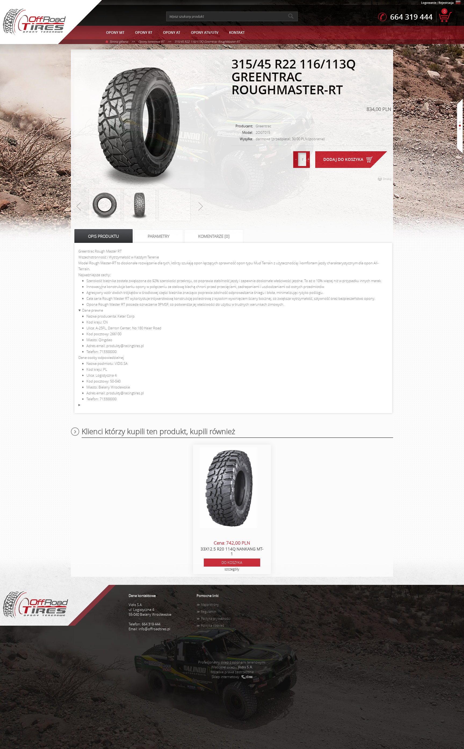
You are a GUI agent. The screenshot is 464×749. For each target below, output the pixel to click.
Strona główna (119, 41)
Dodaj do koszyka (343, 159)
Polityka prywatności (216, 619)
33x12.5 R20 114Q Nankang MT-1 (232, 551)
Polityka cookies (212, 626)
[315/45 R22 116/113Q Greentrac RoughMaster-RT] (139, 123)
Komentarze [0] (214, 236)
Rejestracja (446, 3)
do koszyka (232, 562)
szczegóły (231, 569)
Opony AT (171, 32)
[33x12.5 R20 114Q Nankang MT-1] (228, 488)
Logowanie (428, 3)
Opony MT (115, 32)
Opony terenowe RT (151, 41)
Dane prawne (92, 310)
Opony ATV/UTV (204, 32)
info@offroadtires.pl (154, 628)
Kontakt (237, 32)
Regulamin (208, 612)
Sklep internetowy (225, 676)
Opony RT (143, 32)
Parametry (158, 236)
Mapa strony (210, 605)
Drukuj (387, 179)
